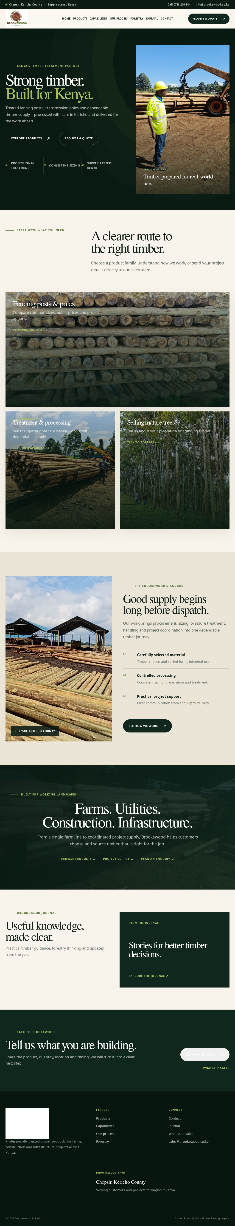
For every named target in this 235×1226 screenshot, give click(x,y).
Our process (119, 18)
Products (80, 18)
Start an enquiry (205, 1054)
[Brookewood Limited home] (25, 19)
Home (66, 18)
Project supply (118, 859)
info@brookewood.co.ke (212, 4)
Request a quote (209, 18)
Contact (167, 18)
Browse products (78, 859)
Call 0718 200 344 (179, 4)
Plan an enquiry (157, 859)
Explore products (30, 138)
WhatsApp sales (216, 1068)
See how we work (147, 725)
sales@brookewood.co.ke (189, 1141)
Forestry (136, 18)
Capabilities (98, 18)
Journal (152, 18)
